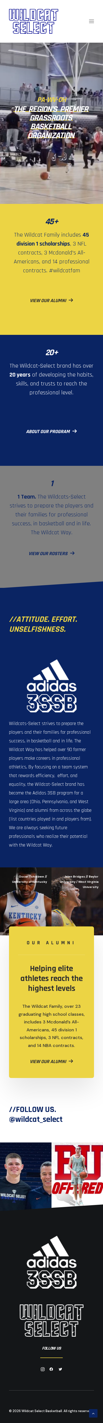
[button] (91, 21)
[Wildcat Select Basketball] (33, 21)
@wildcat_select (35, 1119)
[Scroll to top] (93, 1413)
